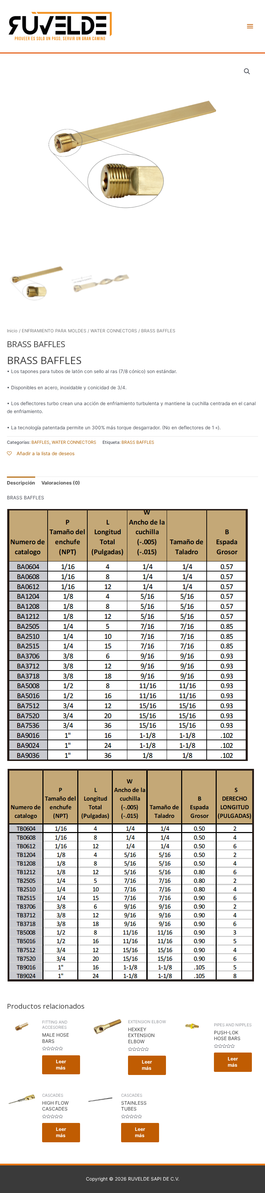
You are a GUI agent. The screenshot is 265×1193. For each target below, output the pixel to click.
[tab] (21, 483)
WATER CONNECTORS (113, 330)
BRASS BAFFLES (137, 442)
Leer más (61, 1064)
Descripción (21, 483)
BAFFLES (40, 442)
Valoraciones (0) (60, 483)
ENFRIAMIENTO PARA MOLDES (54, 330)
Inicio (12, 330)
